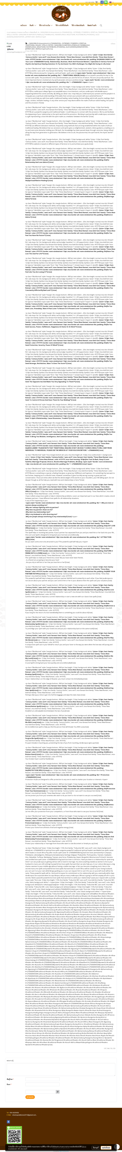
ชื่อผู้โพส (10, 1079)
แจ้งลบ (113, 44)
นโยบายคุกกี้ (23, 1149)
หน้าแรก (23, 25)
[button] (101, 25)
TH (112, 2)
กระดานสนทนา (12, 32)
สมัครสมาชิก (20, 2)
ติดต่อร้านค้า (92, 25)
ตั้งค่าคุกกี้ (95, 1148)
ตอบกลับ (30, 1097)
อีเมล (9, 1084)
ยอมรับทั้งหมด (106, 1148)
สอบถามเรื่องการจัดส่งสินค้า (28, 32)
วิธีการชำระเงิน (45, 25)
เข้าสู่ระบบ (11, 2)
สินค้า (32, 25)
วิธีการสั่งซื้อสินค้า (62, 25)
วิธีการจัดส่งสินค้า (78, 25)
